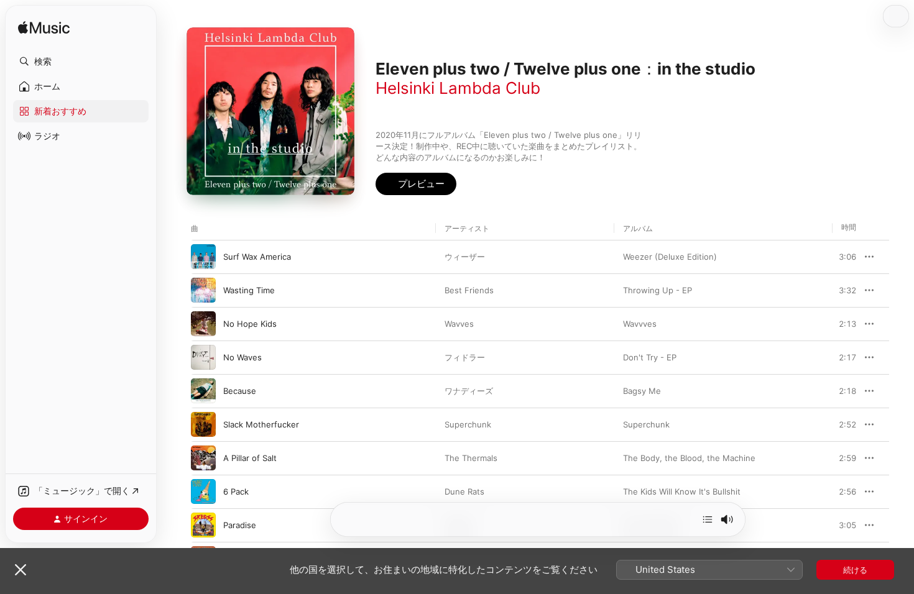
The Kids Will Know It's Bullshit (682, 491)
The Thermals (471, 458)
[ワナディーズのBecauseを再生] (203, 390)
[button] (81, 61)
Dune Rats (464, 491)
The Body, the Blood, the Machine (689, 458)
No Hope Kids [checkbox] (250, 324)
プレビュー (840, 256)
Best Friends (469, 290)
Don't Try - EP (649, 357)
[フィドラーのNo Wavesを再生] (203, 357)
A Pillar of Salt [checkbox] (250, 458)
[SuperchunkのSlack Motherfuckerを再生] (203, 424)
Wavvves (640, 324)
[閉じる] (20, 569)
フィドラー (465, 357)
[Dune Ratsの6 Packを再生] (203, 491)
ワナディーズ (469, 391)
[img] (44, 28)
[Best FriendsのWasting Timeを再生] (203, 290)
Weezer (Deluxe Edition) (670, 257)
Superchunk (468, 424)
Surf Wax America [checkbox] (257, 257)
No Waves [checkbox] (242, 357)
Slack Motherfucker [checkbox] (261, 424)
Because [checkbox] (239, 391)
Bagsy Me (642, 391)
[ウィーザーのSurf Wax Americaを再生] (203, 256)
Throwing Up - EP (657, 290)
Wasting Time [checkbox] (249, 290)
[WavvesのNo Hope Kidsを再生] (203, 323)
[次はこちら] (707, 519)
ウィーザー (465, 257)
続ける (855, 570)
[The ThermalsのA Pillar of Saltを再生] (203, 458)
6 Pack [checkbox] (236, 491)
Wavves (459, 324)
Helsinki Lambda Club (458, 88)
